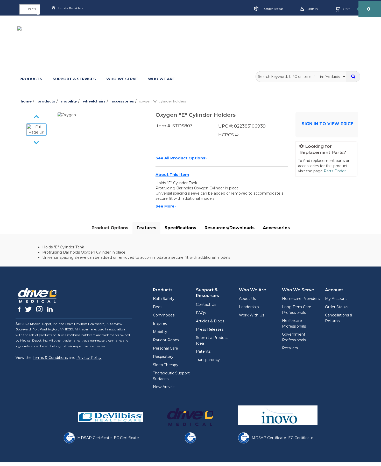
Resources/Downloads (229, 227)
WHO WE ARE (161, 79)
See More (166, 206)
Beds (157, 307)
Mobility (160, 331)
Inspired (160, 323)
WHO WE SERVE (122, 79)
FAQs (201, 312)
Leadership (249, 307)
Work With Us (251, 315)
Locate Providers (70, 8)
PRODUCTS (30, 79)
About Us (247, 298)
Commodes (163, 315)
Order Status (273, 9)
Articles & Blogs (210, 321)
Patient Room (166, 340)
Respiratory (163, 356)
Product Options (109, 227)
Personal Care (165, 348)
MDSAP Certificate (94, 437)
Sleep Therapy (165, 365)
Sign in (312, 9)
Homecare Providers (301, 298)
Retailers (290, 348)
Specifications (180, 227)
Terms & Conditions (50, 357)
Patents (203, 351)
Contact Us (206, 304)
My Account (336, 298)
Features (146, 227)
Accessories (276, 227)
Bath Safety (163, 298)
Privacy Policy (89, 357)
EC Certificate (126, 437)
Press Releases (209, 329)
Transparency (208, 359)
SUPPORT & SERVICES (74, 79)
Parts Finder (335, 171)
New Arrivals (164, 386)
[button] (29, 9)
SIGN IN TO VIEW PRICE (327, 123)
